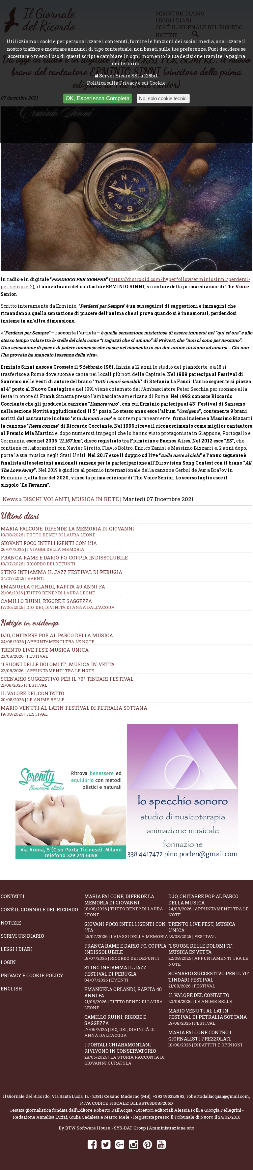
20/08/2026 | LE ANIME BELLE (33, 699)
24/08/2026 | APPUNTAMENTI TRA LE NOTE (48, 641)
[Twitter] (105, 1144)
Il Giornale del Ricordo (26, 1096)
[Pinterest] (147, 1144)
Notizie (11, 923)
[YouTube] (161, 1144)
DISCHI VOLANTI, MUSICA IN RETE (71, 499)
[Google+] (119, 1144)
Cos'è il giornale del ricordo (39, 909)
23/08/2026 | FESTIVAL (24, 656)
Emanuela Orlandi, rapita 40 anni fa (123, 998)
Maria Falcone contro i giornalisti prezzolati (205, 1038)
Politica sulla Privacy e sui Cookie (126, 83)
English (11, 988)
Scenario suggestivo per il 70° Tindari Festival (67, 678)
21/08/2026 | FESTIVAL (24, 685)
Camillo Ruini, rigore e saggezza (119, 1026)
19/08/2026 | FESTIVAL (24, 714)
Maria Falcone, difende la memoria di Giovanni (68, 531)
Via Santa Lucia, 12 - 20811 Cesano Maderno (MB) (101, 1096)
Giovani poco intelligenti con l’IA (126, 930)
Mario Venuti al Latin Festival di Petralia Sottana (74, 707)
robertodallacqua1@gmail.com (217, 1096)
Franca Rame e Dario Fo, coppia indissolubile (64, 560)
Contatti (13, 896)
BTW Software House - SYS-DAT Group (105, 1128)
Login (8, 962)
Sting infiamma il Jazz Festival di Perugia (115, 973)
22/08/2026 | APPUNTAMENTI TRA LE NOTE (47, 670)
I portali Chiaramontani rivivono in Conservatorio (124, 1054)
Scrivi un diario (22, 936)
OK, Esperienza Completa (97, 98)
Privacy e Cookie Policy (32, 975)
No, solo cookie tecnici (163, 98)
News (10, 499)
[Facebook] (92, 1144)
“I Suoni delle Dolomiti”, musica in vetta (58, 664)
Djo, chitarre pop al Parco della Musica (57, 635)
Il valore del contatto (32, 693)
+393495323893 (168, 1096)
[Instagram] (133, 1144)
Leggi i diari (16, 949)
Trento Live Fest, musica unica (45, 649)
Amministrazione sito (171, 1128)
